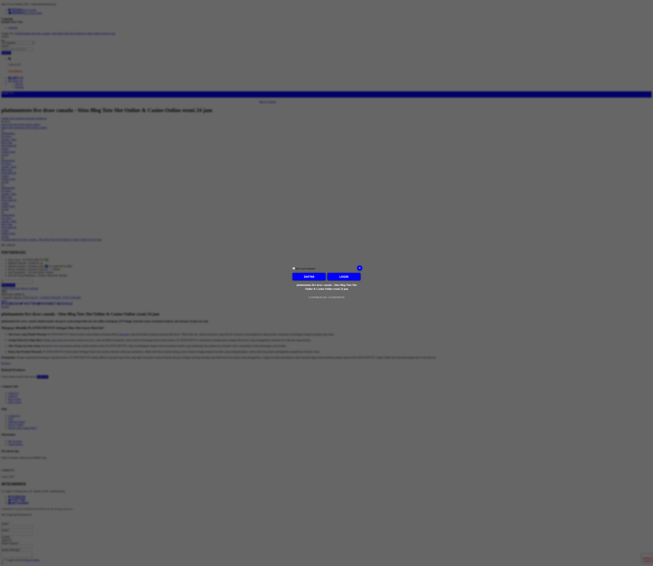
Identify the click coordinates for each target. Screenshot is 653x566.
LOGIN (343, 277)
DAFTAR (309, 277)
